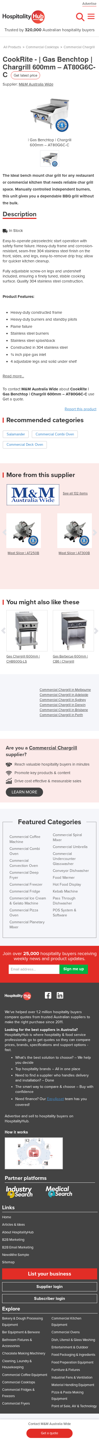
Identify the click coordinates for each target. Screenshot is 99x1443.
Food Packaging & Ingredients (73, 1355)
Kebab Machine (65, 891)
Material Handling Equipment (72, 1385)
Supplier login (49, 1286)
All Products (12, 47)
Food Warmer (64, 877)
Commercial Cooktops (42, 47)
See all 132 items (75, 493)
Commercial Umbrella (70, 847)
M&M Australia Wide (36, 84)
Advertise (89, 4)
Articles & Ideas (13, 1225)
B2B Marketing (13, 1240)
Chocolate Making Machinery (23, 1353)
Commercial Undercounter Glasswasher (64, 858)
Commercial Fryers (16, 1403)
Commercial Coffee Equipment (24, 1375)
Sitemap (8, 1262)
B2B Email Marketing (17, 1247)
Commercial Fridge (25, 891)
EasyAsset (55, 1099)
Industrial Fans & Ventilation (71, 1377)
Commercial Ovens (65, 1332)
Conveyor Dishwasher (71, 870)
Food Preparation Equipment (72, 1362)
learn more (24, 792)
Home (6, 1217)
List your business (49, 1274)
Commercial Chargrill (79, 47)
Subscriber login (49, 1298)
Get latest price (25, 75)
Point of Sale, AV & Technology (74, 1406)
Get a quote (49, 1433)
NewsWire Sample (15, 1255)
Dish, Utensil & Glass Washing (73, 1340)
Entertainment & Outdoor (69, 1347)
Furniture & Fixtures (65, 1370)
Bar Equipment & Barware (21, 1332)
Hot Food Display (67, 884)
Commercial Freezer (26, 884)
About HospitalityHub (18, 1232)
